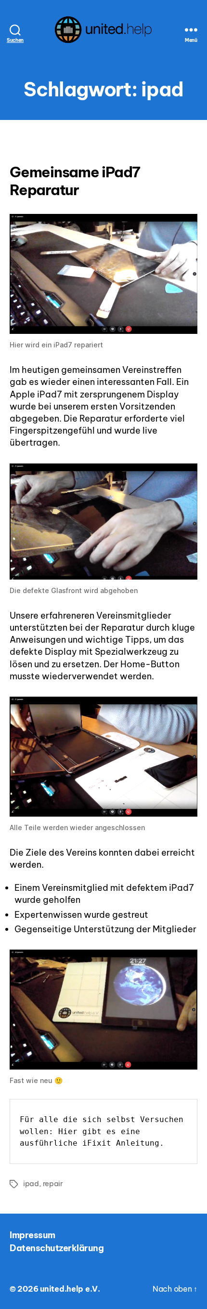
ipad (31, 1183)
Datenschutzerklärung (57, 1248)
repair (53, 1183)
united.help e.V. (70, 1289)
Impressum (32, 1235)
